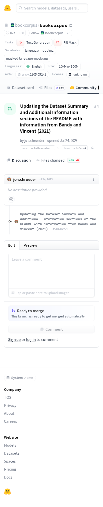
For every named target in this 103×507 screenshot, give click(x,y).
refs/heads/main (37, 148)
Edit (11, 245)
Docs (8, 477)
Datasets (12, 453)
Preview (30, 245)
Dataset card (23, 87)
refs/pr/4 (75, 148)
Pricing (10, 469)
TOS (7, 397)
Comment (54, 329)
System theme (22, 377)
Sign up (14, 339)
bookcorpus (26, 25)
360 (21, 33)
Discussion (21, 160)
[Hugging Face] (7, 491)
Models (10, 445)
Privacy (10, 405)
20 (68, 33)
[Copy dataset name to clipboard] (70, 25)
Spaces (10, 461)
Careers (10, 421)
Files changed (60, 160)
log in (31, 339)
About (9, 413)
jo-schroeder (34, 140)
